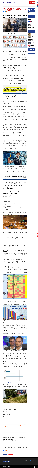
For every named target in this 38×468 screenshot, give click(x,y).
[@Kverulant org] (3, 11)
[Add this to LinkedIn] (5, 11)
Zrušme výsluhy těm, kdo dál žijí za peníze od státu (33, 25)
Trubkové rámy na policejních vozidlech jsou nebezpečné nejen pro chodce (31, 22)
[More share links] (6, 11)
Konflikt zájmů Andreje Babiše (32, 19)
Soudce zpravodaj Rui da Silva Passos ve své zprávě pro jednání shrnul (10, 231)
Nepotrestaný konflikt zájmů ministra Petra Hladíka (31, 45)
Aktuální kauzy (30, 12)
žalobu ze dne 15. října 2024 (8, 212)
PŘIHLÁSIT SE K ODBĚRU (6, 461)
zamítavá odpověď (22, 132)
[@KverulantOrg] (4, 11)
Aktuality (19, 2)
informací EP (5, 362)
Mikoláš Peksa (7, 350)
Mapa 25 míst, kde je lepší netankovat (33, 42)
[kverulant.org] (9, 2)
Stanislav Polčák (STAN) (6, 334)
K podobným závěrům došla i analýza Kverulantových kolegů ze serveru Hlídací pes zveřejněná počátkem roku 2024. (14, 327)
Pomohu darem (32, 2)
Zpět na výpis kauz (5, 454)
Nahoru (36, 466)
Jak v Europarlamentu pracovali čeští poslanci (31, 28)
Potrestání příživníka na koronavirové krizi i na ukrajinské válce (33, 40)
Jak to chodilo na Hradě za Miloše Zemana (32, 37)
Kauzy (22, 2)
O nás (25, 2)
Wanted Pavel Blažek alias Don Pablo (32, 34)
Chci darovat (10, 454)
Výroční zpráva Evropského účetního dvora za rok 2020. (21, 82)
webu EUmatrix (20, 267)
